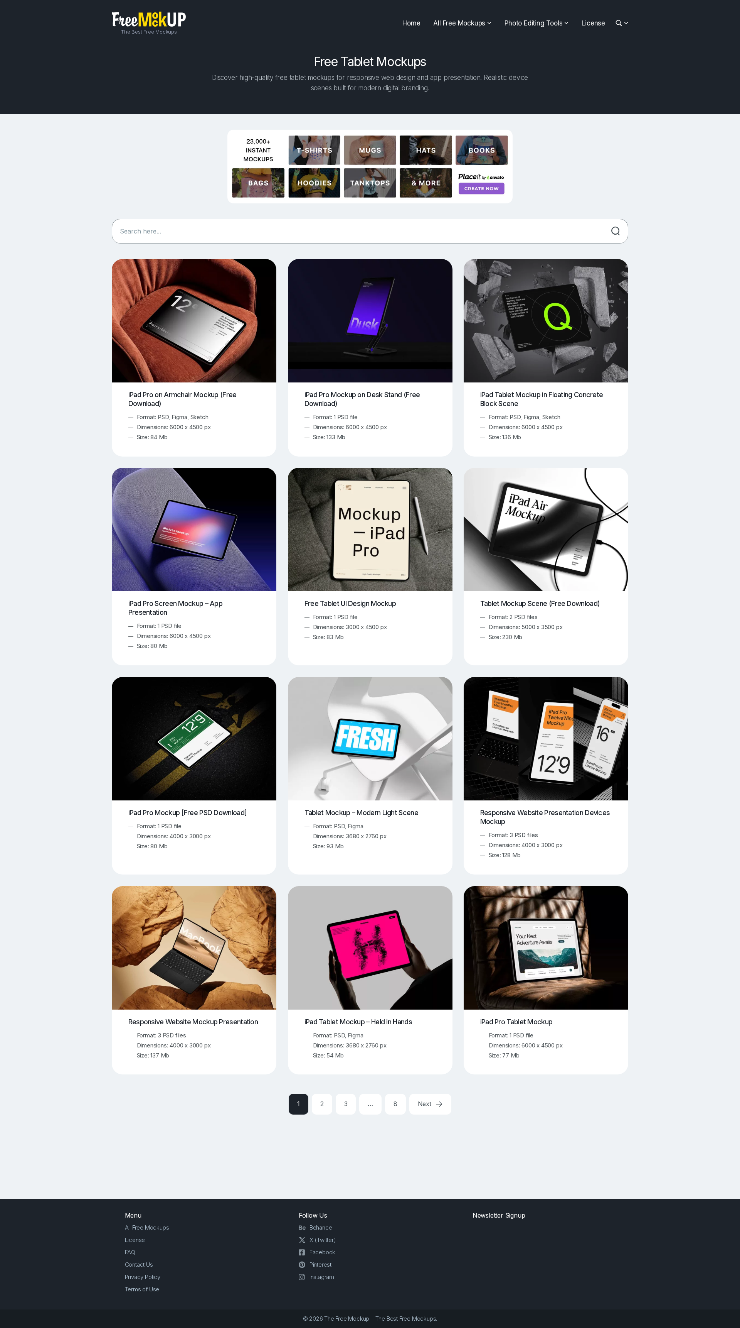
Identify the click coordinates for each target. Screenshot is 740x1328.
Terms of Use (142, 1289)
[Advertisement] (370, 1155)
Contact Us (139, 1264)
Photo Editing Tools (533, 23)
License (593, 23)
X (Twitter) (322, 1239)
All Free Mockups (459, 23)
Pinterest (320, 1264)
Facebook (322, 1252)
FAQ (130, 1252)
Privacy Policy (142, 1277)
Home (411, 23)
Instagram (321, 1277)
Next (425, 1104)
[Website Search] (620, 23)
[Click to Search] (615, 231)
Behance (320, 1227)
